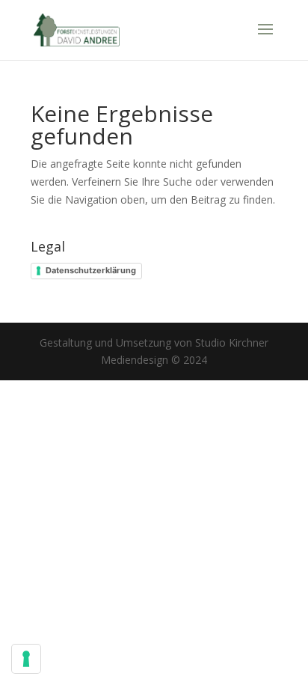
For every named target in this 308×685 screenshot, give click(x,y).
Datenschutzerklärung (91, 270)
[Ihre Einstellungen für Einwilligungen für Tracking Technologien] (26, 659)
